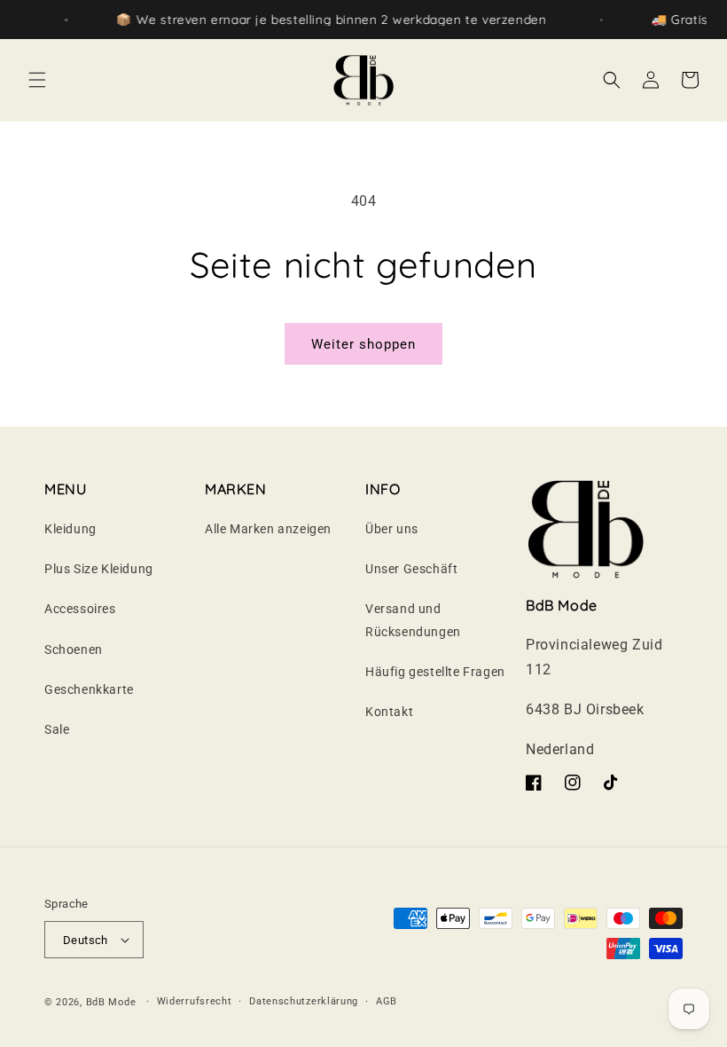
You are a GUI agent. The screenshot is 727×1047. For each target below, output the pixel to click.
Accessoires (80, 609)
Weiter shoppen (363, 344)
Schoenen (73, 649)
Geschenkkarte (89, 689)
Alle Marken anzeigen (268, 529)
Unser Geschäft (411, 569)
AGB (386, 1001)
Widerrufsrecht (194, 1001)
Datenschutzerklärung (303, 1001)
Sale (56, 729)
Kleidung (70, 529)
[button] (37, 79)
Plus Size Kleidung (98, 569)
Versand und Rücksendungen (413, 620)
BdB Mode (111, 1002)
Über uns (391, 529)
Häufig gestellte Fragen (435, 672)
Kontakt (389, 712)
